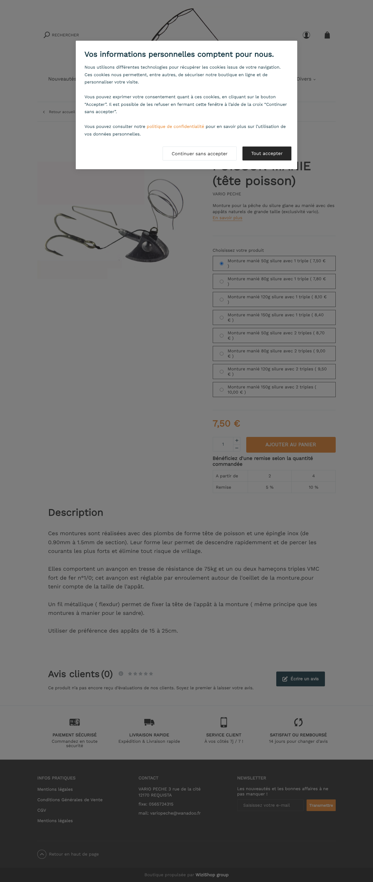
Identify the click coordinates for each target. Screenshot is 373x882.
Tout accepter (267, 153)
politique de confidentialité (175, 126)
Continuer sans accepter (200, 153)
